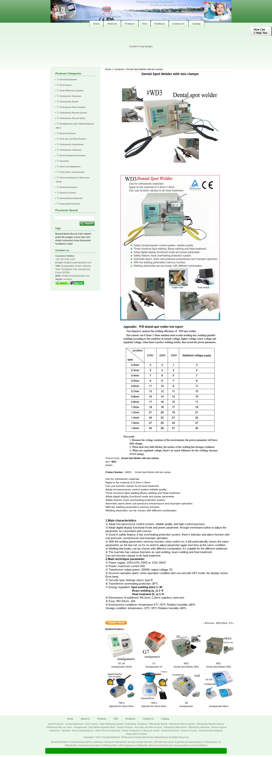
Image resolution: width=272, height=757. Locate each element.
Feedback (130, 719)
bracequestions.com (184, 745)
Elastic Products (125, 727)
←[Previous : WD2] (212, 623)
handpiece (60, 243)
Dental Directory (144, 742)
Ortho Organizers (127, 745)
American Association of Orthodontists (98, 745)
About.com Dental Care (160, 745)
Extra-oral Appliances (83, 730)
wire (88, 237)
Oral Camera (91, 724)
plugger (69, 237)
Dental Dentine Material (211, 730)
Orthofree (98, 742)
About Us (85, 719)
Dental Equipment (74, 724)
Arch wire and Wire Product (148, 727)
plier (83, 237)
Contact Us (148, 719)
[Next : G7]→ (228, 623)
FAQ (116, 719)
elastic (58, 240)
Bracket (59, 234)
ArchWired (201, 745)
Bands (66, 234)
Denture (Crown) (189, 730)
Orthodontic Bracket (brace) (210, 724)
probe (58, 237)
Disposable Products (136, 734)
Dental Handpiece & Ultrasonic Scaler (141, 730)
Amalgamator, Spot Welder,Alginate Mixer (95, 727)
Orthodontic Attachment (175, 727)
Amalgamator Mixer (219, 706)
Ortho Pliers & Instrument (108, 730)
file (63, 237)
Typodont (66, 730)
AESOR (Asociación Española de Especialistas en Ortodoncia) (185, 742)
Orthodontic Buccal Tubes (59, 727)
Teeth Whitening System (111, 724)
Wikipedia (142, 745)
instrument (67, 240)
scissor (77, 237)
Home (108, 69)
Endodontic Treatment (136, 724)
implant (87, 234)
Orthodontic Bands (158, 724)
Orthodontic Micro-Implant (182, 724)
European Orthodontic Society (120, 742)
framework (85, 240)
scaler (70, 243)
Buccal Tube (76, 234)
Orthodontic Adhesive (199, 727)
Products (101, 719)
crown (76, 240)
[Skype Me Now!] (77, 284)
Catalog (165, 719)
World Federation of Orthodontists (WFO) (71, 742)
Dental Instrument (170, 730)
